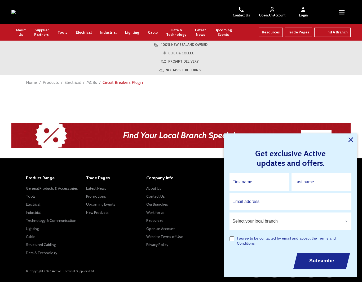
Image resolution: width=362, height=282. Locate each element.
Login (303, 15)
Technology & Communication (51, 220)
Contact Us (241, 15)
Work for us (155, 212)
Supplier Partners (41, 32)
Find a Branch (336, 32)
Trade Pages (298, 32)
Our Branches (157, 204)
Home (31, 82)
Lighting (132, 32)
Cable (153, 32)
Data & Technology (176, 32)
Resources (271, 32)
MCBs (91, 82)
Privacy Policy (157, 244)
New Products (97, 212)
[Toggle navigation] (342, 12)
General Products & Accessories (52, 188)
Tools (62, 32)
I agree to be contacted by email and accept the (286, 240)
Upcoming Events (223, 32)
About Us (21, 32)
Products (51, 82)
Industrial (108, 32)
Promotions (96, 196)
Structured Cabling (41, 244)
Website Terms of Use (164, 236)
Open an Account (160, 228)
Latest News (200, 32)
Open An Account (272, 15)
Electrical (84, 32)
